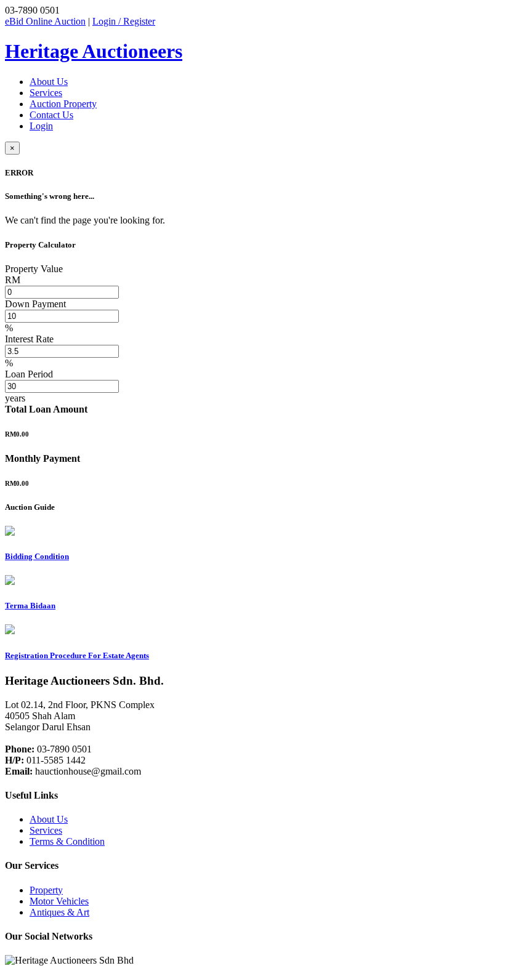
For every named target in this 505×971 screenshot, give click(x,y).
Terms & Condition (67, 841)
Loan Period (29, 374)
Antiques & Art (59, 912)
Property (46, 890)
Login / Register (123, 21)
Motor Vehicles (59, 901)
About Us (49, 81)
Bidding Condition (37, 556)
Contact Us (51, 115)
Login (41, 126)
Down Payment (35, 304)
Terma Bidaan (30, 605)
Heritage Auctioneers (93, 51)
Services (46, 92)
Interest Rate (29, 339)
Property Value (34, 269)
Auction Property (63, 104)
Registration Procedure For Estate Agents (77, 655)
